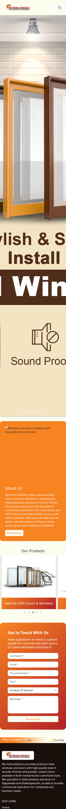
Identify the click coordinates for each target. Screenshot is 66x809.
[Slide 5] (44, 411)
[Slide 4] (38, 411)
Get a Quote (33, 719)
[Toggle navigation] (59, 7)
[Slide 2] (27, 411)
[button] (25, 612)
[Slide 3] (33, 411)
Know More (14, 533)
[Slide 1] (21, 411)
